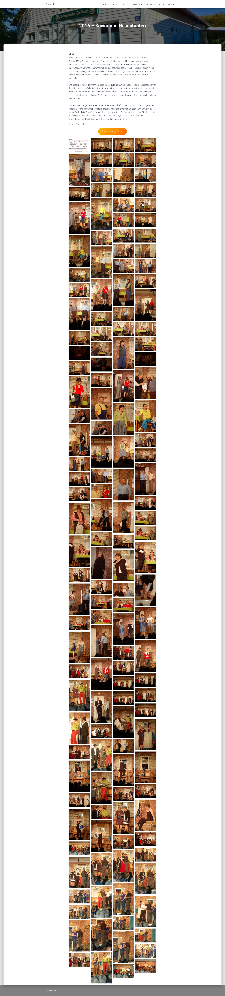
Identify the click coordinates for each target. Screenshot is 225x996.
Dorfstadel (137, 4)
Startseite (106, 4)
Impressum (51, 991)
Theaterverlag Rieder (113, 131)
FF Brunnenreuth (169, 4)
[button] (143, 4)
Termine (116, 4)
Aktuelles (126, 4)
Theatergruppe (153, 4)
